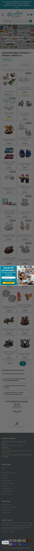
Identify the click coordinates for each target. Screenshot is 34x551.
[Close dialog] (33, 267)
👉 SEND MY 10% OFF (8, 282)
